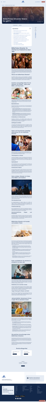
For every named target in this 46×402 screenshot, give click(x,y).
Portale (31, 386)
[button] (37, 400)
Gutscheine (16, 388)
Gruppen (31, 389)
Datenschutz (38, 389)
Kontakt (38, 386)
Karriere (30, 387)
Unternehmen (25, 386)
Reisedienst (31, 388)
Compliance (24, 388)
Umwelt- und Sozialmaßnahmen (26, 389)
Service (16, 386)
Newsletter (16, 389)
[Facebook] (35, 32)
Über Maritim (24, 387)
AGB (37, 388)
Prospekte (16, 387)
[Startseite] (23, 1)
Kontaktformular (38, 387)
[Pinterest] (35, 34)
